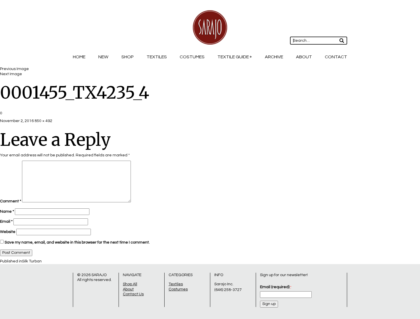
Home (79, 57)
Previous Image (14, 69)
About (304, 57)
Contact (336, 57)
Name (7, 212)
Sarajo (99, 275)
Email (6, 222)
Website (7, 232)
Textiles (157, 57)
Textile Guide (233, 57)
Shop (127, 57)
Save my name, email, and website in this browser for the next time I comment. (77, 242)
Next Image (11, 74)
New (103, 57)
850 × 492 (43, 121)
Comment (10, 201)
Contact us (133, 294)
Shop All (130, 284)
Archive (274, 57)
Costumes (192, 57)
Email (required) (275, 287)
